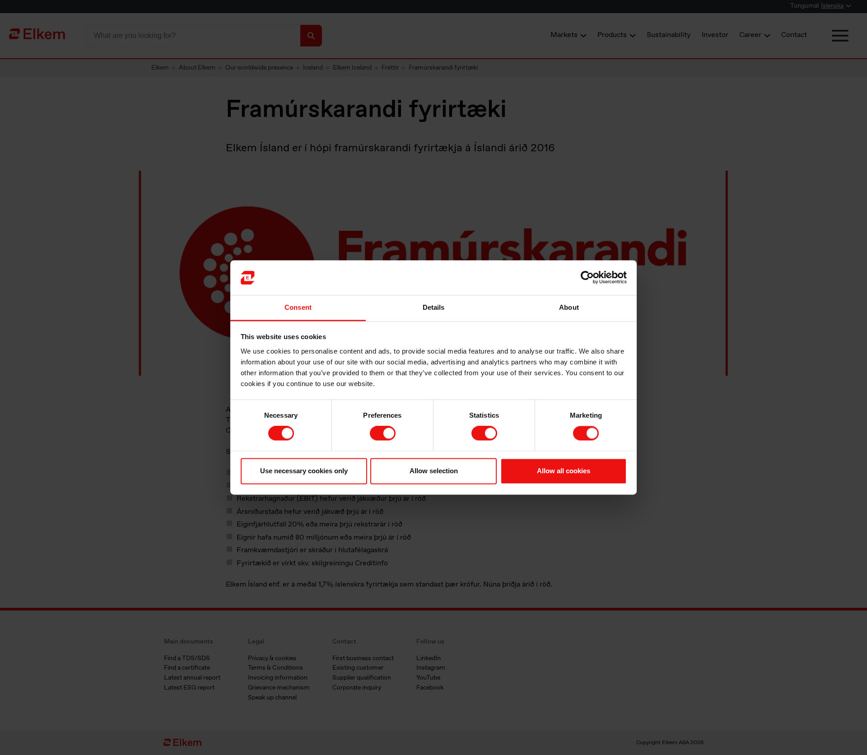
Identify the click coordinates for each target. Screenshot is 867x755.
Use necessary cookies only (304, 471)
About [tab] (569, 307)
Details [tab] (434, 307)
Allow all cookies (563, 471)
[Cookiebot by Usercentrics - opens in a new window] (587, 277)
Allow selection (434, 471)
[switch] (383, 433)
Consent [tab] (298, 307)
